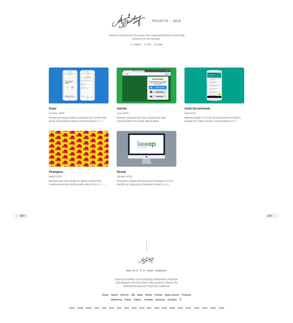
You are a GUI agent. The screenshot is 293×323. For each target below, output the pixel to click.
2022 (188, 308)
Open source (172, 294)
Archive (124, 294)
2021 (180, 308)
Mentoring (116, 299)
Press (128, 299)
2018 (156, 308)
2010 (96, 308)
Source (137, 44)
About (114, 294)
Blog (140, 294)
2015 (134, 308)
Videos (137, 299)
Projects (186, 294)
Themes (148, 299)
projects (158, 21)
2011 (104, 308)
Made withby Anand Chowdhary (146, 270)
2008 (80, 308)
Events (158, 294)
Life (133, 294)
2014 (126, 308)
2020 (172, 308)
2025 (213, 308)
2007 (72, 308)
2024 (205, 308)
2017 (149, 308)
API (149, 44)
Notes (148, 294)
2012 (111, 308)
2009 (89, 308)
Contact (172, 299)
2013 (119, 308)
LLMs (159, 44)
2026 (221, 308)
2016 (175, 21)
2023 (196, 308)
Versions (160, 299)
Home (105, 294)
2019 (164, 308)
